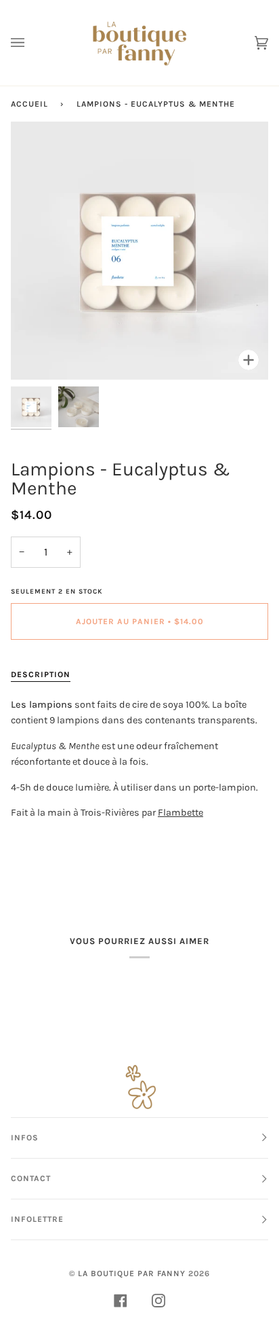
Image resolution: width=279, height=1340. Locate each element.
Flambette (180, 812)
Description (40, 674)
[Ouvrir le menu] (31, 43)
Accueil (29, 104)
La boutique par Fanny (132, 1273)
